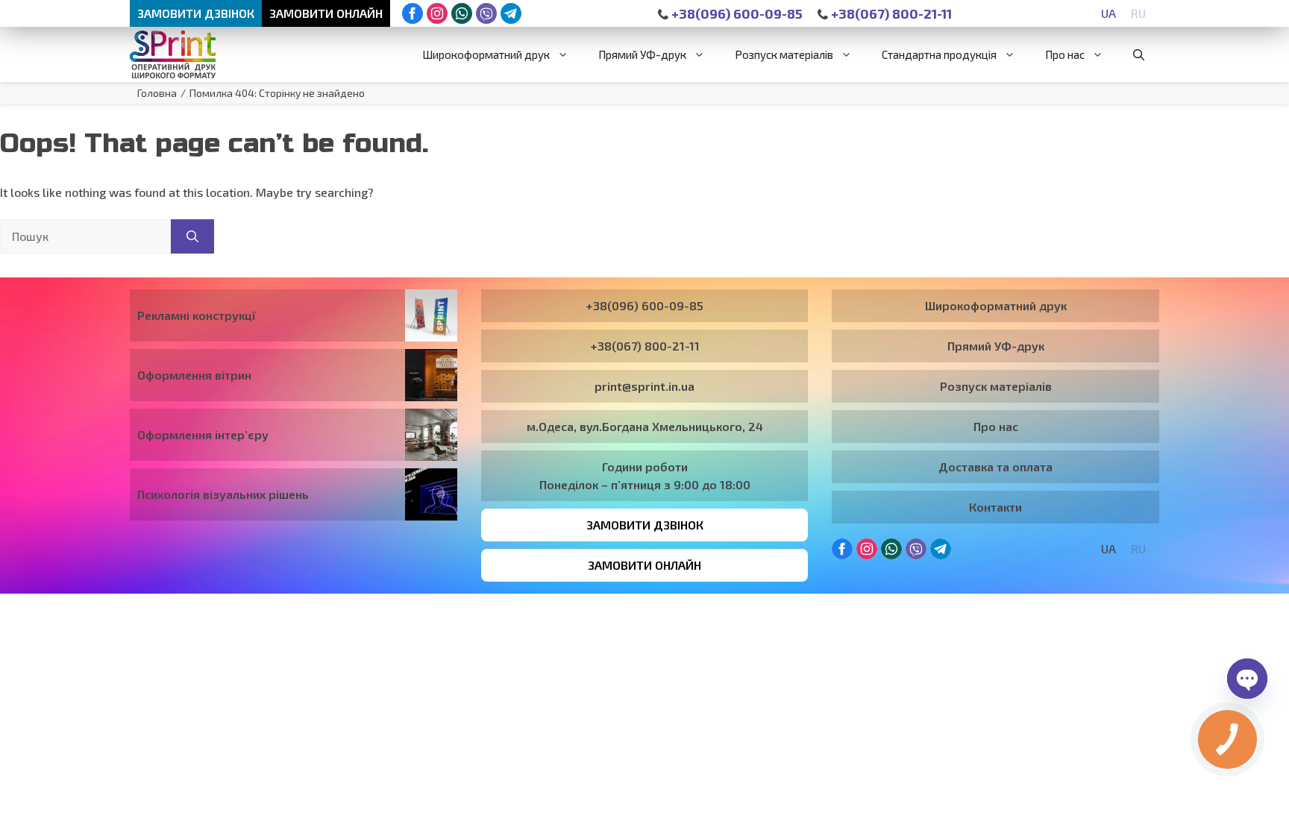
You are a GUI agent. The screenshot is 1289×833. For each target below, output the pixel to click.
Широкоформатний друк (486, 54)
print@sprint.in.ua (644, 386)
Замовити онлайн (326, 13)
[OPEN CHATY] (1247, 678)
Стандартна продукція (939, 54)
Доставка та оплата (995, 466)
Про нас (1065, 54)
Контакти (995, 507)
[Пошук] (192, 236)
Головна (157, 93)
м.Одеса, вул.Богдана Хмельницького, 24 (645, 426)
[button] (1138, 54)
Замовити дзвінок (195, 13)
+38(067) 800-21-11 (890, 13)
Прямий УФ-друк (642, 54)
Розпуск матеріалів (784, 54)
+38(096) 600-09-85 (735, 13)
